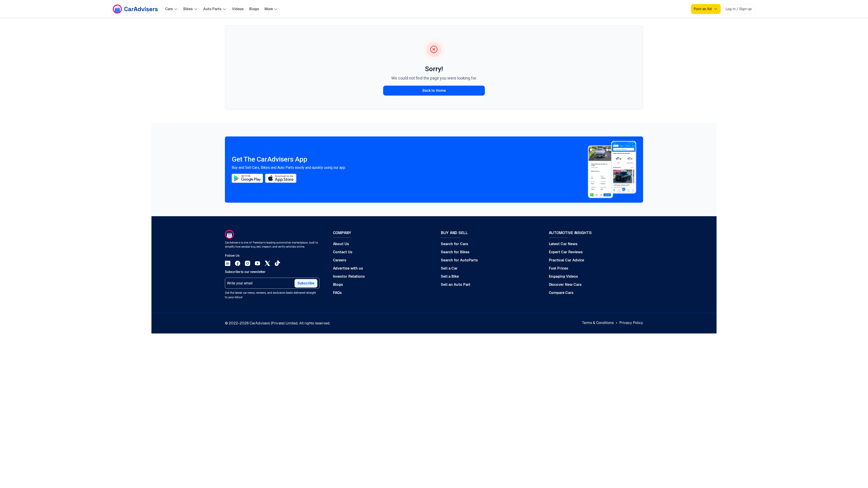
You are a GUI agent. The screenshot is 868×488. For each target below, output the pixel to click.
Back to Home (434, 90)
